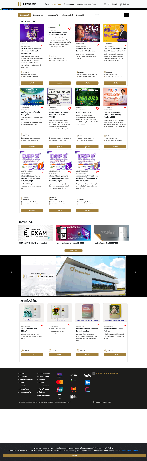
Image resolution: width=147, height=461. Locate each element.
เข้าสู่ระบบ (125, 4)
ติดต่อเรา (41, 379)
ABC (116, 4)
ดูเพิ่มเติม (31, 83)
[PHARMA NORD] (73, 9)
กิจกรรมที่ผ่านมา (81, 4)
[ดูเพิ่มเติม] (32, 33)
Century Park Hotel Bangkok (86, 138)
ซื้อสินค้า (31, 355)
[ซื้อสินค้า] (32, 312)
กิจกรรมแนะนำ (24, 15)
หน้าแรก (46, 4)
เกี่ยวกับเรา (23, 376)
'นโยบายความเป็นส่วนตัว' (129, 450)
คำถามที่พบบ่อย (43, 389)
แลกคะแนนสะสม (43, 386)
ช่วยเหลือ (23, 386)
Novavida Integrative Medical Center (60, 138)
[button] (11, 272)
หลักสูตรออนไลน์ (68, 4)
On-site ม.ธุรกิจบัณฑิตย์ (29, 202)
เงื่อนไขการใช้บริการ (26, 379)
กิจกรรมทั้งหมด (56, 4)
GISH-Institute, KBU (111, 74)
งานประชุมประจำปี (52, 15)
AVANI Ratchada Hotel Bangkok (31, 138)
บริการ (22, 383)
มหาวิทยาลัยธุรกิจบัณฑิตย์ (29, 74)
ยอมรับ (74, 456)
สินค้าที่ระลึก (92, 4)
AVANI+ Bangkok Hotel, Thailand (87, 74)
